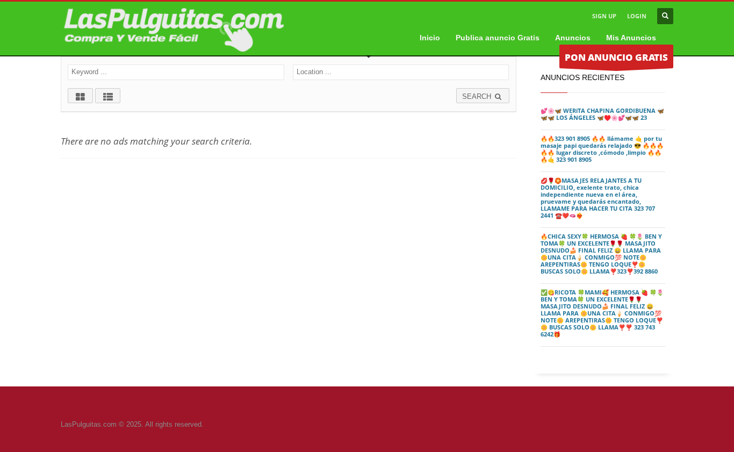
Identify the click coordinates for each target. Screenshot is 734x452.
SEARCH (477, 96)
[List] (107, 95)
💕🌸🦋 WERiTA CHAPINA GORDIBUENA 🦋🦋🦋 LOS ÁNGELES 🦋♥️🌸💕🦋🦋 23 (602, 114)
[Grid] (80, 95)
